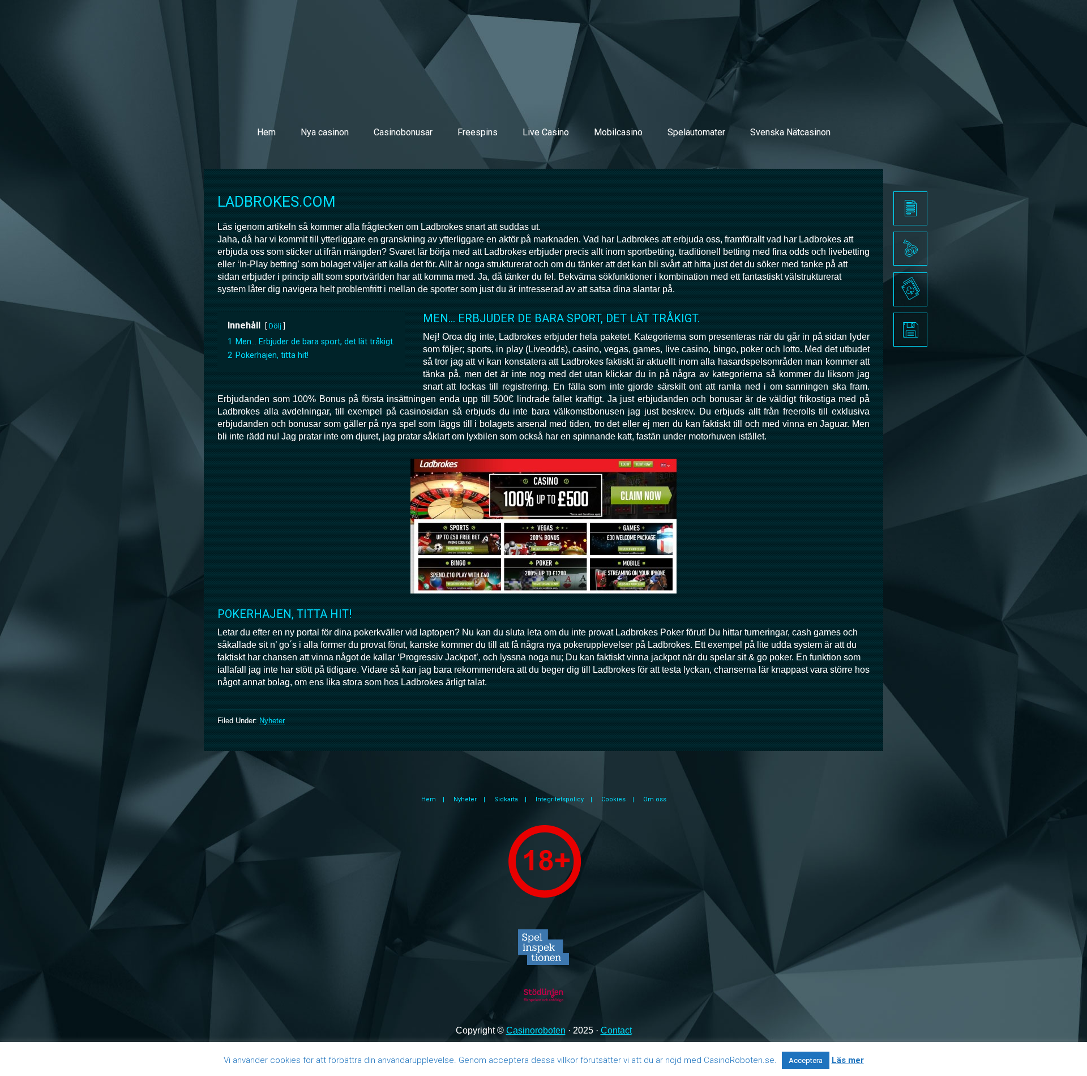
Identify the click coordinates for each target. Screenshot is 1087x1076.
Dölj (275, 326)
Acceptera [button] (806, 1060)
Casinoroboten (536, 1030)
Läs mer (848, 1060)
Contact (616, 1030)
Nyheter (272, 720)
